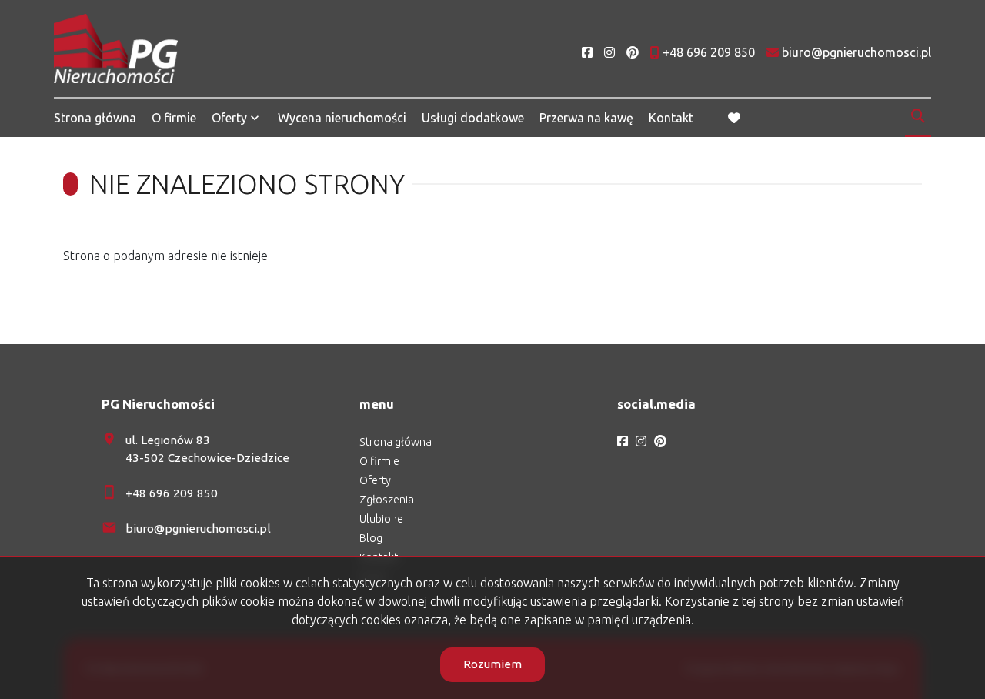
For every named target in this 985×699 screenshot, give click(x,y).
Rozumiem (492, 664)
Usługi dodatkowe (473, 118)
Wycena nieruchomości (342, 118)
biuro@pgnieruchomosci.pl (198, 528)
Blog (370, 538)
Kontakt (671, 118)
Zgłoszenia (386, 499)
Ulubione (381, 519)
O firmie (174, 118)
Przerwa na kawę (586, 118)
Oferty (229, 118)
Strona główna (95, 118)
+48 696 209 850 (171, 493)
